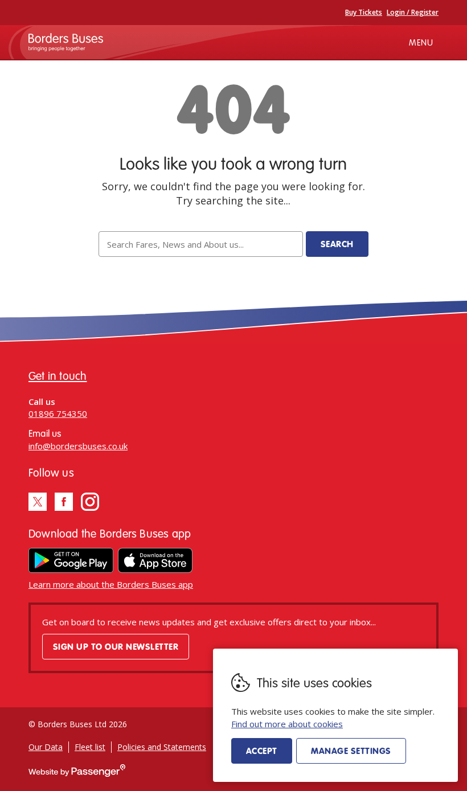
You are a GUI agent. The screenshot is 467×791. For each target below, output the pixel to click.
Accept (261, 750)
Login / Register (413, 12)
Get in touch (57, 375)
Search (337, 243)
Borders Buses (65, 42)
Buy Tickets (363, 12)
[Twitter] (37, 502)
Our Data (45, 746)
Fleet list (90, 746)
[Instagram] (90, 502)
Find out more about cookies (287, 723)
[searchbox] (200, 244)
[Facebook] (64, 502)
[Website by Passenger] (76, 773)
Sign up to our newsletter (115, 646)
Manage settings (351, 750)
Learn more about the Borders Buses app (110, 584)
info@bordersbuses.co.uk (78, 446)
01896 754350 (57, 413)
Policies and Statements (161, 746)
